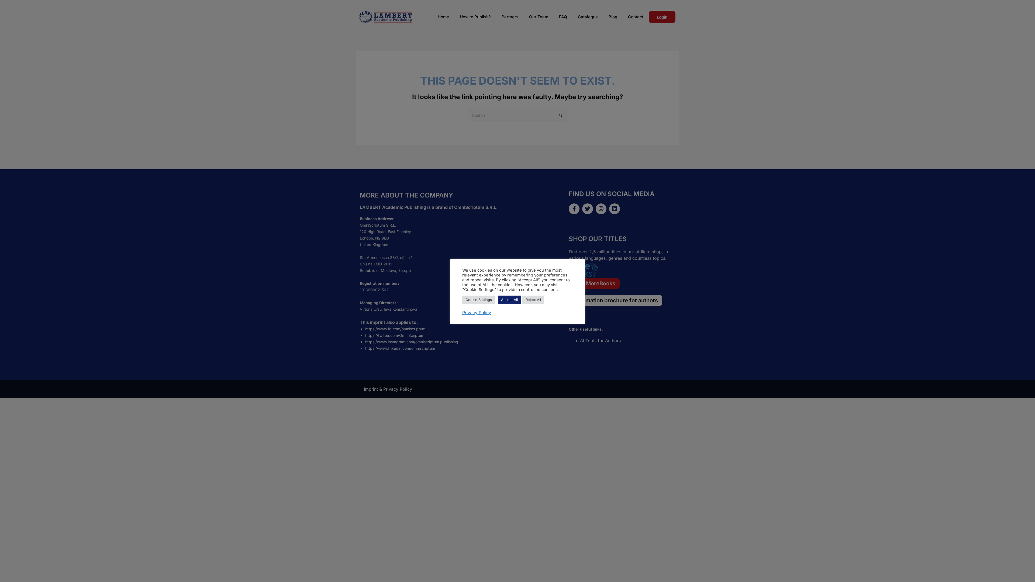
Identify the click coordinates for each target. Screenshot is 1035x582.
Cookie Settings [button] (478, 299)
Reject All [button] (533, 299)
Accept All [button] (509, 299)
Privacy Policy (476, 312)
